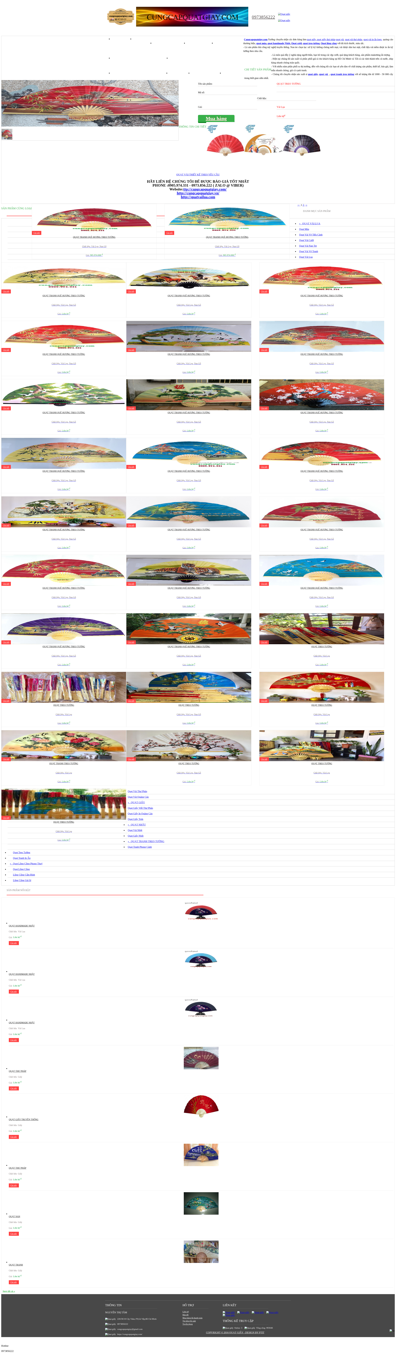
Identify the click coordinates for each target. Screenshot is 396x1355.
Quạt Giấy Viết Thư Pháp (140, 808)
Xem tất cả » (9, 1291)
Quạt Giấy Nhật (135, 835)
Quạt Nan (14, 1216)
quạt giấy (311, 39)
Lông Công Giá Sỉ (22, 880)
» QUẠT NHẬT (137, 824)
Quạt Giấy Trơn (135, 819)
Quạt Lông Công (21, 869)
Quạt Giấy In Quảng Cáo (140, 813)
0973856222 (263, 17)
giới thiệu (143, 39)
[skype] (258, 1312)
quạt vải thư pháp (353, 39)
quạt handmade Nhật (278, 43)
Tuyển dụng (188, 1324)
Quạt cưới (296, 43)
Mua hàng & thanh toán (192, 1318)
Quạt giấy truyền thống (23, 1119)
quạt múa (261, 43)
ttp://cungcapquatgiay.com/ (205, 189)
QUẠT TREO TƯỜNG (321, 646)
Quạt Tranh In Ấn (21, 858)
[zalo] (229, 1315)
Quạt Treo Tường (21, 852)
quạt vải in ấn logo (373, 39)
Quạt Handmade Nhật (22, 926)
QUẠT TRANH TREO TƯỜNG (63, 763)
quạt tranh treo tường (342, 74)
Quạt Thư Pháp (17, 1071)
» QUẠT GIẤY (136, 802)
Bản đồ (186, 1315)
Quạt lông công (329, 43)
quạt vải (340, 39)
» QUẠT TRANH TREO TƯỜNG (146, 841)
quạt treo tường (311, 43)
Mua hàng (216, 118)
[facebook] (229, 1312)
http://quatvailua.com (198, 197)
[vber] (272, 1312)
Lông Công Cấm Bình (24, 874)
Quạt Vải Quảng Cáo (138, 797)
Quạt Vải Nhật (135, 830)
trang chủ (122, 39)
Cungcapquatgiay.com (255, 39)
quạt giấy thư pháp (325, 39)
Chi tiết (36, 233)
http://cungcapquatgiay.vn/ (198, 193)
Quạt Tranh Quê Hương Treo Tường (94, 237)
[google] (243, 1312)
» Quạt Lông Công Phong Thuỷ (26, 863)
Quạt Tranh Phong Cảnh (140, 847)
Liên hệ (186, 1312)
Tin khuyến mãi (189, 1321)
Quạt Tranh (16, 1265)
